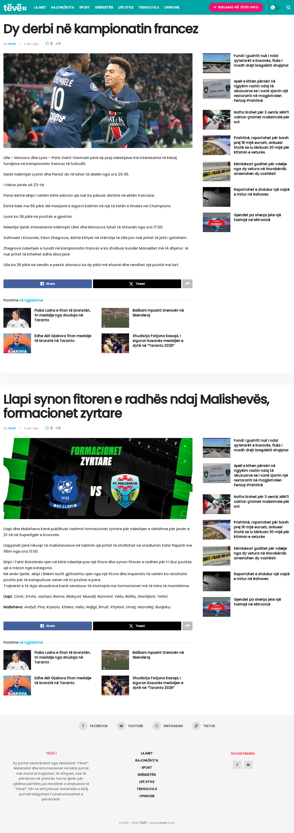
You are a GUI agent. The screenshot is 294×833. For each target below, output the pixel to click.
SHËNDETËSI (104, 7)
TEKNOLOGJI (149, 7)
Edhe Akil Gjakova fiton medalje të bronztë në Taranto (62, 338)
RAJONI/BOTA (62, 7)
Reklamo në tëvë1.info (238, 7)
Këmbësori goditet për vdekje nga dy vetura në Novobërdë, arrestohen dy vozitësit (260, 169)
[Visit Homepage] (14, 7)
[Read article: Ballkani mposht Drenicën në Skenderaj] (115, 318)
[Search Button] (289, 7)
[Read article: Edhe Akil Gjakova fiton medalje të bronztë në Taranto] (17, 343)
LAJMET (40, 7)
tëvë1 (12, 44)
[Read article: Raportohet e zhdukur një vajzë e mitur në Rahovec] (216, 197)
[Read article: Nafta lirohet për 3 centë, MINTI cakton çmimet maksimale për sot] (216, 120)
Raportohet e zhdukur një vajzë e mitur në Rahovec (262, 192)
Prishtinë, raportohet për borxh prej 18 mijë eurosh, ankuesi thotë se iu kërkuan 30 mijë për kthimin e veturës (261, 145)
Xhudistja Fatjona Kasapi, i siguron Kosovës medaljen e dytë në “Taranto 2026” (158, 340)
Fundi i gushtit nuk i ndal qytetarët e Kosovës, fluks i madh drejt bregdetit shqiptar (261, 60)
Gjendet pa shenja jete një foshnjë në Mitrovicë (257, 217)
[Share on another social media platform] (187, 283)
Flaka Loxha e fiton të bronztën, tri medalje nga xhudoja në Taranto (62, 315)
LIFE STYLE (125, 7)
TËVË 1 (143, 823)
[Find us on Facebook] (237, 765)
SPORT (84, 7)
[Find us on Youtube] (248, 765)
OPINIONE (171, 7)
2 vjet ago (31, 44)
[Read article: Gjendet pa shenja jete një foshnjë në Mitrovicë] (216, 222)
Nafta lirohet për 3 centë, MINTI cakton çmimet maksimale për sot (261, 117)
